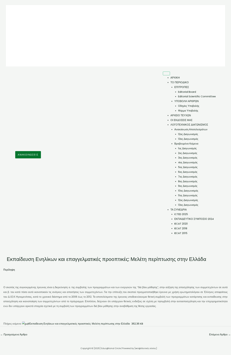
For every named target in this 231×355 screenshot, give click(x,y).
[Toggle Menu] (166, 73)
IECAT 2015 (180, 233)
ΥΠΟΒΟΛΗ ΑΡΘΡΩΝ (186, 101)
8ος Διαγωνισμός (187, 181)
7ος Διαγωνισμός (187, 176)
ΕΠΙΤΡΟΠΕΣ (181, 87)
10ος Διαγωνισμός (188, 190)
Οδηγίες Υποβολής (188, 106)
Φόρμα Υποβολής (188, 110)
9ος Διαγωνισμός (187, 186)
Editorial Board (187, 92)
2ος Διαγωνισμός (187, 153)
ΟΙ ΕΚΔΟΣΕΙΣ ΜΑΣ (181, 120)
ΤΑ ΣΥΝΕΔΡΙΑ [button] (178, 209)
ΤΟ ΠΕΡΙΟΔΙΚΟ (179, 82)
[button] (28, 154)
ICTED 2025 (181, 214)
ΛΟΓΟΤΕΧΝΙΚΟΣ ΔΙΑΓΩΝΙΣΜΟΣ (189, 124)
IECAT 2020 (181, 223)
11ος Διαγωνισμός (188, 195)
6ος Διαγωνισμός (187, 172)
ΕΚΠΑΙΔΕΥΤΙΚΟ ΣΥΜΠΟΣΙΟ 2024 (194, 219)
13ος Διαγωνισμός (188, 139)
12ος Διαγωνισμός (188, 134)
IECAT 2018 (180, 228)
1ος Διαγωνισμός (187, 148)
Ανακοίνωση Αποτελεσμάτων (190, 129)
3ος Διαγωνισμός (187, 157)
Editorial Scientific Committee (197, 96)
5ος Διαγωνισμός (188, 167)
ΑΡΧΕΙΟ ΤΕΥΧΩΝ (180, 115)
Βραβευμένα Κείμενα (186, 143)
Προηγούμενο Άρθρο (13, 334)
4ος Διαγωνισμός (188, 162)
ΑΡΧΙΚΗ (175, 77)
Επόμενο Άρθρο (220, 334)
